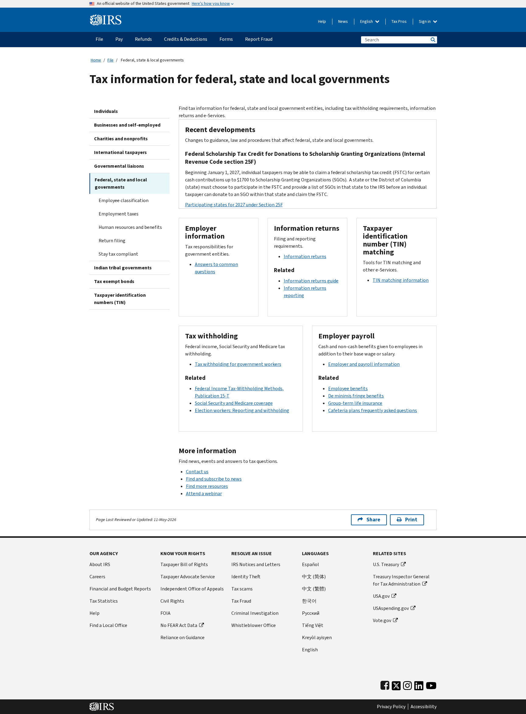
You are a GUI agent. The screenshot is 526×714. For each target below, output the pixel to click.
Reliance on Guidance (182, 637)
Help (322, 21)
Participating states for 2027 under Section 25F (234, 204)
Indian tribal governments (123, 267)
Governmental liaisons (119, 166)
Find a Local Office (108, 625)
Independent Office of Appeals (192, 589)
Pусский (310, 613)
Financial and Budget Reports (120, 589)
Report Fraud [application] (258, 39)
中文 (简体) (314, 576)
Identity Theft (246, 576)
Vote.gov (382, 620)
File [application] (99, 39)
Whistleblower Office (253, 625)
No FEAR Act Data (178, 625)
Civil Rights (172, 601)
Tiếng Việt (312, 625)
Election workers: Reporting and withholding (242, 410)
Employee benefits (348, 388)
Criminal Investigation (255, 613)
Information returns (305, 256)
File (110, 60)
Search (433, 40)
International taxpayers (120, 152)
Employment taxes (119, 214)
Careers (97, 576)
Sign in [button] (425, 21)
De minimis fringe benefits (356, 396)
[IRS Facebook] (384, 684)
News (343, 21)
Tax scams (242, 589)
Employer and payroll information (364, 364)
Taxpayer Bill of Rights (184, 564)
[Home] (105, 17)
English (367, 21)
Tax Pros (399, 21)
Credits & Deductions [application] (185, 39)
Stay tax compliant (118, 254)
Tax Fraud (241, 601)
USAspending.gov (391, 608)
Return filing (112, 240)
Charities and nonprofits (121, 138)
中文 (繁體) (314, 589)
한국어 (309, 601)
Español (310, 564)
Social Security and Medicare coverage (234, 403)
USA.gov (381, 596)
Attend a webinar (204, 493)
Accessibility (424, 707)
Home (96, 60)
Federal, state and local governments (121, 183)
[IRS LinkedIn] (418, 684)
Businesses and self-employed (127, 125)
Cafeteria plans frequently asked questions (372, 410)
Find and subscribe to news (214, 479)
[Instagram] (407, 684)
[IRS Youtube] (431, 684)
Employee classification (124, 200)
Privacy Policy (391, 707)
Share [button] (373, 519)
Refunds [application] (143, 39)
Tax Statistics (103, 601)
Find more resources (207, 486)
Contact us (197, 471)
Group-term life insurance (355, 403)
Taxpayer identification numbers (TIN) (120, 299)
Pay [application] (119, 39)
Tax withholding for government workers (238, 364)
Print (411, 519)
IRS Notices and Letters (255, 564)
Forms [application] (226, 39)
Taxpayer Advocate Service (187, 576)
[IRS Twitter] (396, 684)
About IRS (99, 564)
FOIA (165, 613)
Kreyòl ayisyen (317, 637)
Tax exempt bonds (114, 281)
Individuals (106, 111)
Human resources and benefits (130, 227)
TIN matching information (401, 280)
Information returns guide (311, 281)
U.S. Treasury (386, 564)
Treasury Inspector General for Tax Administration (401, 580)
